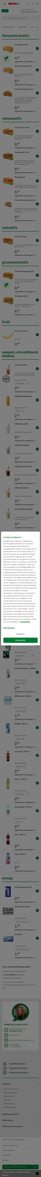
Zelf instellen (9, 628)
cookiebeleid (25, 622)
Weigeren (20, 634)
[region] (20, 588)
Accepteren (20, 640)
